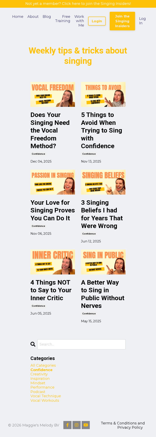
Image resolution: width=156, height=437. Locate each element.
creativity (39, 374)
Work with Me (79, 21)
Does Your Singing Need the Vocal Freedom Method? (50, 130)
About (33, 17)
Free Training (62, 19)
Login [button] (97, 21)
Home (17, 17)
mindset (37, 383)
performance (42, 387)
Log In (142, 20)
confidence (38, 154)
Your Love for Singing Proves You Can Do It (52, 210)
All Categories (43, 365)
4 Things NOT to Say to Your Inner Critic (51, 290)
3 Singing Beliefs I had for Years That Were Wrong (102, 214)
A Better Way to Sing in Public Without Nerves (102, 294)
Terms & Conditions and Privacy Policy (123, 425)
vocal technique (45, 396)
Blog (47, 17)
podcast (37, 392)
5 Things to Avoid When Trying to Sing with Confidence (101, 130)
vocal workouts (44, 400)
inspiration (40, 379)
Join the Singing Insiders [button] (122, 21)
